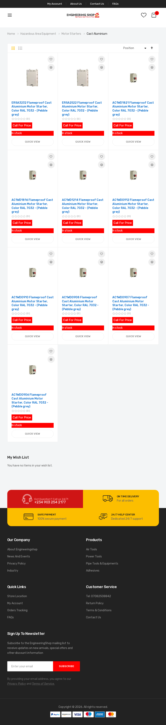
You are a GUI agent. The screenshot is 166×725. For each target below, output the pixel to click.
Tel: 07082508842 (98, 596)
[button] (51, 59)
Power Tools (94, 556)
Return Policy (95, 603)
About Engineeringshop (22, 549)
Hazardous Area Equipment (38, 33)
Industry (12, 570)
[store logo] (83, 15)
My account (54, 3)
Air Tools (91, 549)
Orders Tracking (17, 610)
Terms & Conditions (99, 610)
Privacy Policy (16, 563)
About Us (76, 3)
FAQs (115, 3)
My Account (15, 603)
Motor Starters (72, 33)
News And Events (18, 556)
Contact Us (97, 3)
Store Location (17, 596)
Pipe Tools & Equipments (102, 563)
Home (11, 33)
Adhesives (92, 570)
